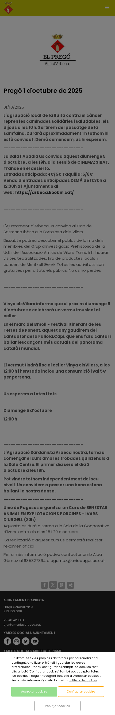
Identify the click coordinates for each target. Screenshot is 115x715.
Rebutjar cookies (57, 706)
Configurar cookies (81, 691)
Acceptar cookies (34, 691)
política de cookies (82, 680)
